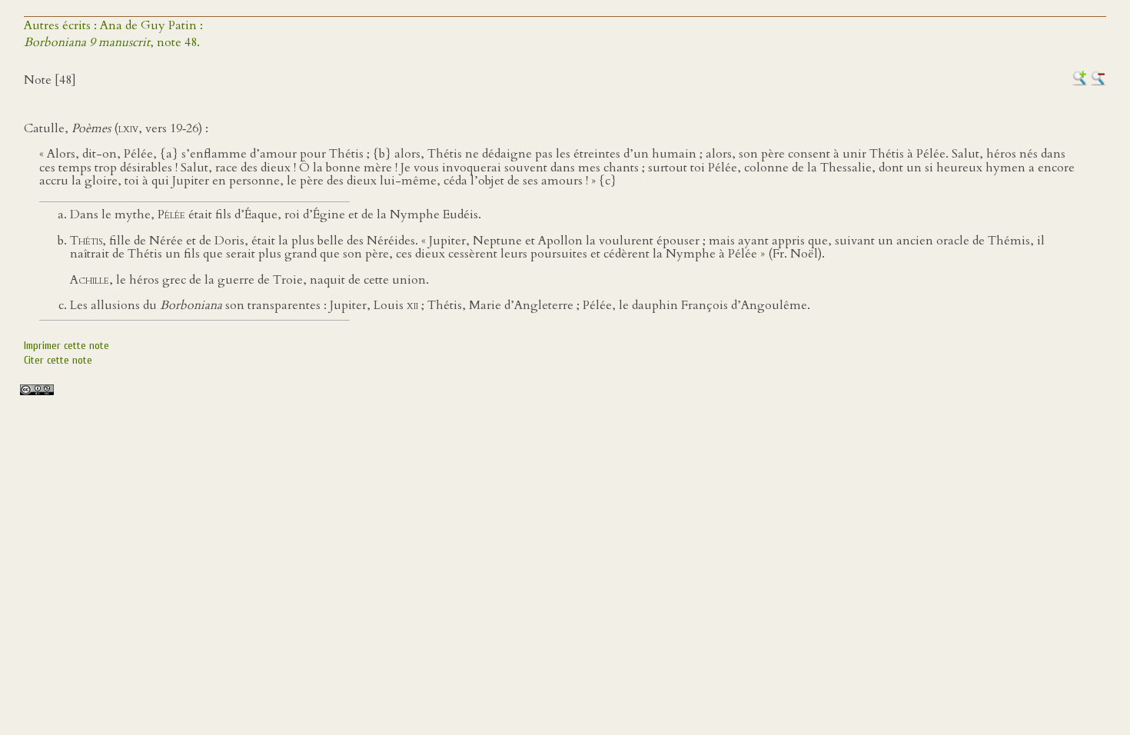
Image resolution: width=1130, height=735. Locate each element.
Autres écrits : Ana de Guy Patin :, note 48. (113, 34)
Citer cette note (58, 360)
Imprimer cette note (66, 345)
